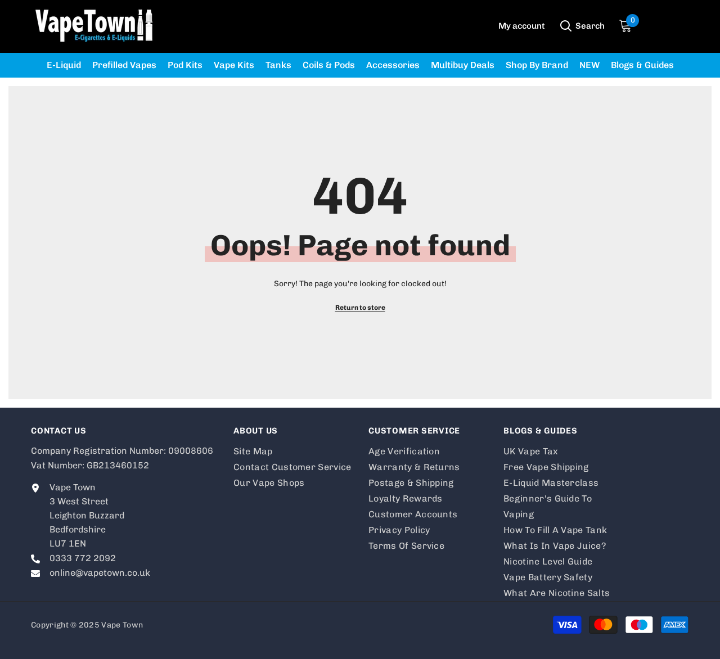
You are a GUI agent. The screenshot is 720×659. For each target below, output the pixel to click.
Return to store (360, 308)
